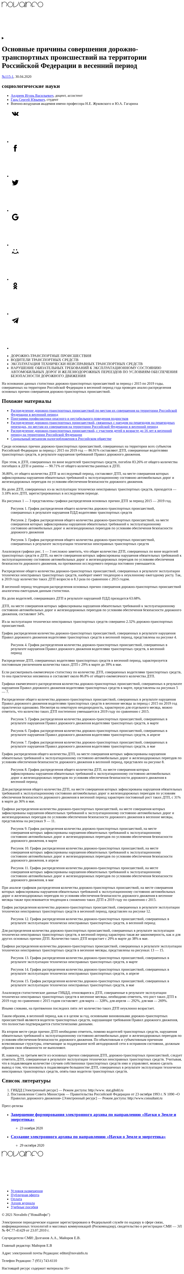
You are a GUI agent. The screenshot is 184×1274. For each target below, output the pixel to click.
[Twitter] (44, 210)
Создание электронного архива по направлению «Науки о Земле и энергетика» (88, 1136)
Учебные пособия (24, 1207)
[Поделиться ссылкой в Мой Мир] (44, 279)
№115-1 (7, 76)
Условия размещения (27, 1191)
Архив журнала (23, 1203)
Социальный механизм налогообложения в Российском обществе (61, 439)
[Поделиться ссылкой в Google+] (44, 245)
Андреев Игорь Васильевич (32, 95)
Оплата (16, 1199)
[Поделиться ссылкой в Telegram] (44, 348)
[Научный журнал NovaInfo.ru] (35, 34)
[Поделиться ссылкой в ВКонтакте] (44, 142)
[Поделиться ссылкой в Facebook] (44, 176)
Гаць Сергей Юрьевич (28, 99)
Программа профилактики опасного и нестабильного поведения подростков (69, 418)
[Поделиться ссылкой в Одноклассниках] (44, 314)
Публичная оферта (25, 1195)
